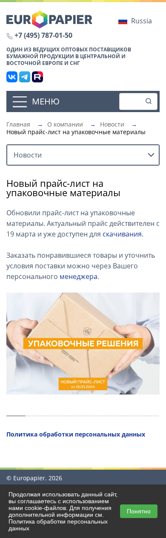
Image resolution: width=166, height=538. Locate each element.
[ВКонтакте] (11, 77)
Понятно (139, 511)
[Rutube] (37, 77)
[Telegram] (24, 77)
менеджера (78, 276)
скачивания (122, 234)
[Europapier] (49, 18)
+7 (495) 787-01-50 (43, 35)
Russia (141, 20)
